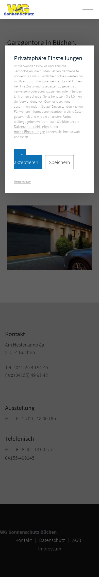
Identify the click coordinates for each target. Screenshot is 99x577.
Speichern (59, 162)
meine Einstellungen (29, 131)
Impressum (22, 181)
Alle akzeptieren (26, 159)
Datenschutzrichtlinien (31, 126)
